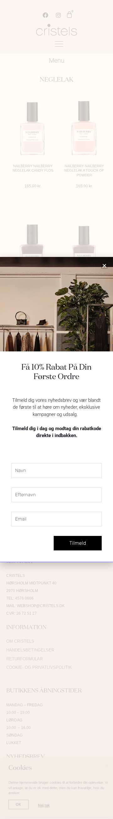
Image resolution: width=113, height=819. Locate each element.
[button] (104, 265)
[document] (56, 409)
